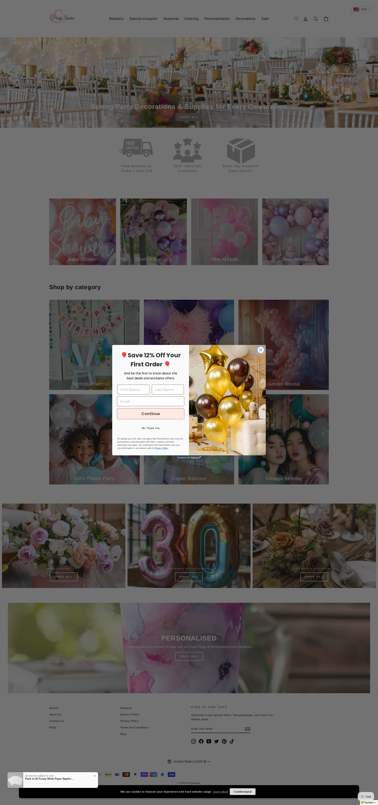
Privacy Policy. (162, 448)
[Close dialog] (260, 349)
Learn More (220, 791)
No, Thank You (151, 428)
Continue (150, 413)
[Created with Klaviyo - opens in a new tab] (189, 457)
